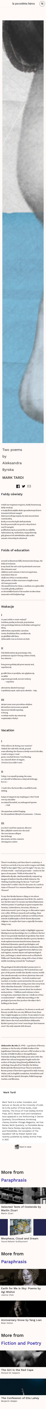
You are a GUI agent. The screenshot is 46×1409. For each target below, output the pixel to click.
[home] (23, 3)
